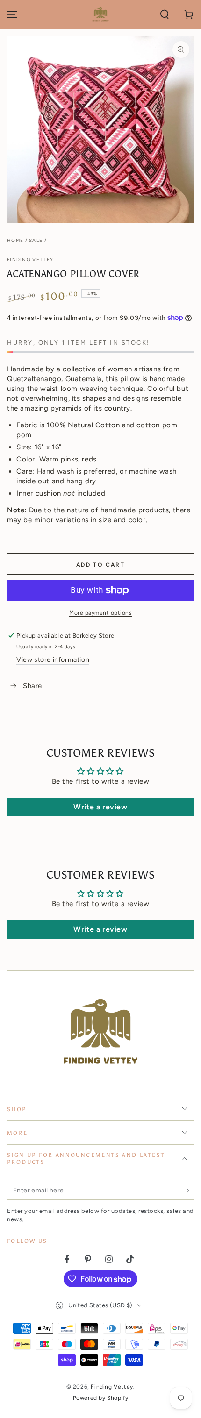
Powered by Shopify (101, 1398)
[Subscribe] (188, 1190)
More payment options (100, 613)
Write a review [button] (100, 806)
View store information (52, 660)
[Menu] (12, 14)
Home (15, 240)
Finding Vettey (30, 259)
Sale (36, 240)
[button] (164, 14)
